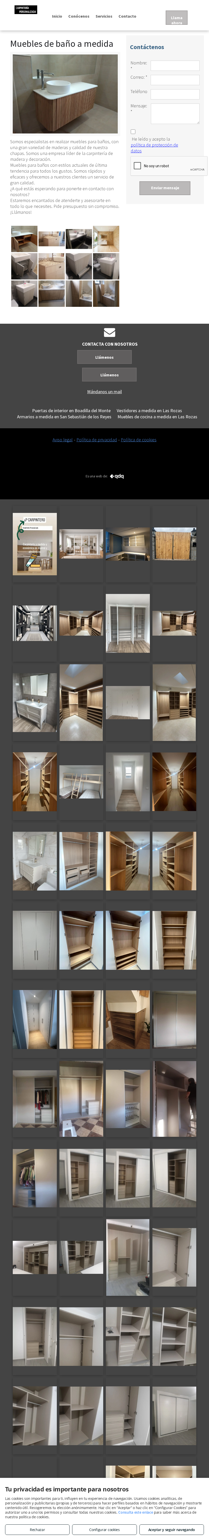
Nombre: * (138, 66)
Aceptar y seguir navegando (171, 1529)
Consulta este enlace (135, 1512)
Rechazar (37, 1529)
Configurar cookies (104, 1529)
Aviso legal (63, 440)
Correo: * (138, 77)
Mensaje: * (138, 109)
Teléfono (138, 91)
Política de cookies (138, 440)
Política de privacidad (96, 440)
